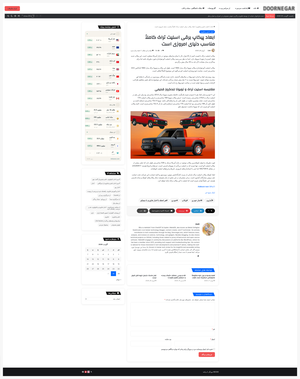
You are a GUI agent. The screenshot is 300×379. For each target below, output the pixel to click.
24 (108, 269)
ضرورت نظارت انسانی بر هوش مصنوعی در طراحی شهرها (245, 16)
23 (113, 269)
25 (103, 269)
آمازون (209, 200)
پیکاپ (184, 200)
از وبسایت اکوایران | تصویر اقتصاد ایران (108, 213)
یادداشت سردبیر (242, 8)
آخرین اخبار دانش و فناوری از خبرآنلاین (109, 183)
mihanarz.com (115, 159)
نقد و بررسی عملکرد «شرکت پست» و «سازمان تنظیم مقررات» (173, 276)
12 (98, 259)
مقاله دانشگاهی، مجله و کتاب (192, 8)
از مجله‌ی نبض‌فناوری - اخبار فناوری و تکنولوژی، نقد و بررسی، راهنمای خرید (104, 208)
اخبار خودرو (196, 200)
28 (88, 269)
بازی (92, 213)
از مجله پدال (116, 203)
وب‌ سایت (168, 339)
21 (87, 264)
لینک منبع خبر (210, 192)
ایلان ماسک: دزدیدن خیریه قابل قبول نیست (143, 276)
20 (93, 264)
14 (87, 259)
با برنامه (205, 372)
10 (108, 259)
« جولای (118, 280)
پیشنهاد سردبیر (103, 225)
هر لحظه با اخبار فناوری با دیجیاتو (153, 200)
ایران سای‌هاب (12, 8)
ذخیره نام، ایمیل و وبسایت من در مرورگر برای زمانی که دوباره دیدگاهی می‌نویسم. (187, 349)
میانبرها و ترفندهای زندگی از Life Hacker (107, 221)
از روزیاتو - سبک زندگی (100, 199)
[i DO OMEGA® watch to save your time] (279, 8)
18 (103, 264)
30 (113, 274)
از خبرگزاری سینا (115, 199)
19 (98, 264)
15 (118, 264)
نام (213, 329)
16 (113, 264)
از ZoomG (117, 195)
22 (119, 269)
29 (119, 274)
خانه (255, 8)
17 (108, 264)
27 (93, 269)
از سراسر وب (225, 8)
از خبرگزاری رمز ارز (104, 195)
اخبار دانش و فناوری (202, 27)
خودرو (174, 200)
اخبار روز (117, 187)
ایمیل (212, 339)
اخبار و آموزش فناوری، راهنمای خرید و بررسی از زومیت (103, 191)
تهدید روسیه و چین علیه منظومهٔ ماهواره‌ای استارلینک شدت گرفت (203, 276)
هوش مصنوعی (115, 225)
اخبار (93, 183)
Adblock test (203, 186)
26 (98, 269)
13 (93, 259)
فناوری (107, 217)
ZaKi (209, 50)
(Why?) (212, 186)
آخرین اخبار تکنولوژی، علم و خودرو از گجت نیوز (106, 179)
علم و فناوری (116, 217)
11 (103, 259)
